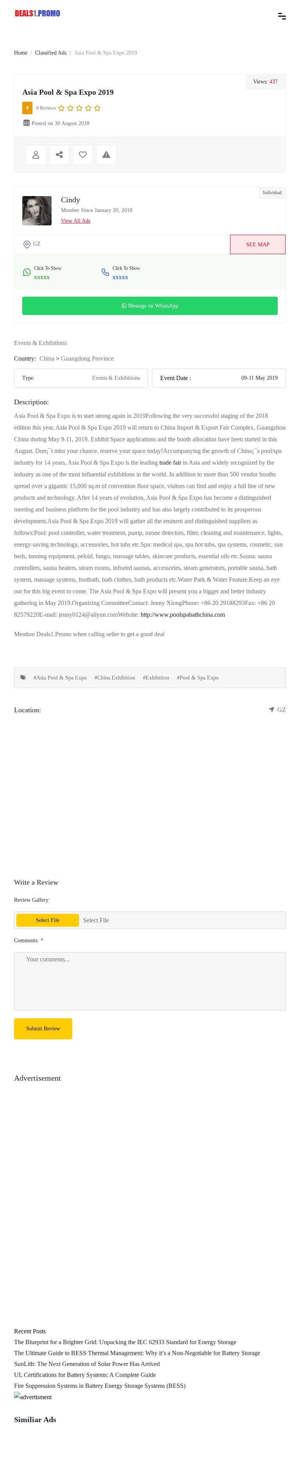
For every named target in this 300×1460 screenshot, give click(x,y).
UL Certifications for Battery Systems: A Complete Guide (85, 1375)
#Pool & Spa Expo (198, 678)
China (46, 358)
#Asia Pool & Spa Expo (60, 678)
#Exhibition (156, 678)
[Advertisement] (150, 1138)
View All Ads (75, 221)
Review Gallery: (32, 900)
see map (258, 245)
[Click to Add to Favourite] (83, 155)
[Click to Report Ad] (106, 155)
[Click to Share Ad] (59, 155)
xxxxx (42, 277)
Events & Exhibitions (40, 343)
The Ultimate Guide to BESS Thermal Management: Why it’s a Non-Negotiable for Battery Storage (137, 1353)
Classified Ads (50, 53)
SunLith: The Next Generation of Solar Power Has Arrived (87, 1364)
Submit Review (43, 1029)
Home (20, 53)
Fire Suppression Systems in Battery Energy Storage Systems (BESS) (100, 1385)
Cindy (70, 199)
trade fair (170, 462)
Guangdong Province (87, 358)
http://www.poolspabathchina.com (183, 614)
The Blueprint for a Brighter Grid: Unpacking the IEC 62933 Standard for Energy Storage (125, 1342)
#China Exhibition (115, 678)
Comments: (28, 940)
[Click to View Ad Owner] (36, 155)
